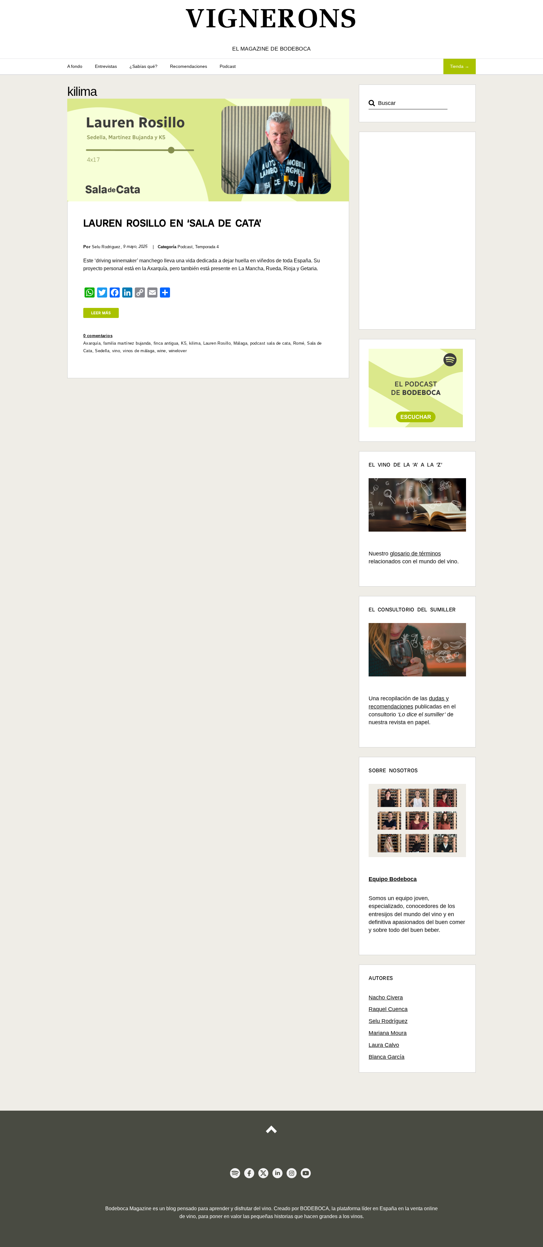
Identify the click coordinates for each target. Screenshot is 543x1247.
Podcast (228, 66)
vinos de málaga (139, 350)
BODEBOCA (314, 1208)
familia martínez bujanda (127, 343)
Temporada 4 (207, 246)
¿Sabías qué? (143, 66)
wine (161, 350)
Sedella (102, 350)
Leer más (101, 312)
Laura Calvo (384, 1045)
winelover (178, 350)
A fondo (74, 66)
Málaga (240, 343)
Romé (298, 343)
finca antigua (166, 343)
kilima (194, 343)
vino (116, 350)
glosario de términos (415, 553)
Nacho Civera (386, 997)
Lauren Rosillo (217, 343)
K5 (183, 343)
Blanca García (386, 1057)
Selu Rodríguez (388, 1021)
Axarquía (92, 343)
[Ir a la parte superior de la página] (271, 1130)
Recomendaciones (188, 66)
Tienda (456, 66)
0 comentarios (97, 335)
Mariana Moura (388, 1033)
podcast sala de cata (270, 343)
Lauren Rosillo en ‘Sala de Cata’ (172, 223)
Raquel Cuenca (388, 1009)
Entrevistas (106, 66)
